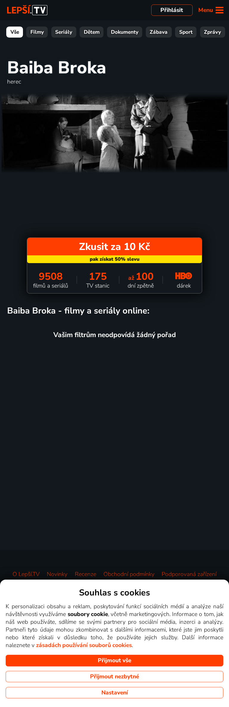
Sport (186, 32)
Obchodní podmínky (128, 574)
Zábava (159, 32)
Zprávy (212, 32)
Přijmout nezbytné (114, 676)
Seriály (63, 32)
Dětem (92, 32)
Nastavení (114, 693)
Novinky (57, 574)
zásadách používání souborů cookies (84, 645)
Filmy (37, 32)
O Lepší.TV (26, 574)
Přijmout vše (114, 660)
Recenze (85, 574)
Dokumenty (124, 32)
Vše (14, 32)
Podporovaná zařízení (189, 574)
